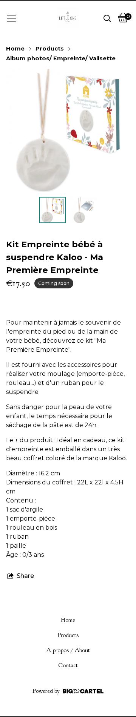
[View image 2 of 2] (83, 210)
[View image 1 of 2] (52, 210)
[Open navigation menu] (11, 17)
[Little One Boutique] (67, 17)
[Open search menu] (107, 18)
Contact (68, 665)
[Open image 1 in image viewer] (68, 130)
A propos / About (68, 650)
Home (15, 48)
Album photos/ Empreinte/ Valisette (61, 58)
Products (50, 48)
